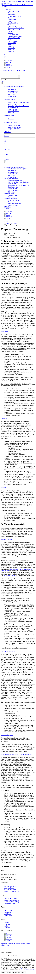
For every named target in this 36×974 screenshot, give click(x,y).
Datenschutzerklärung (27, 969)
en (5, 56)
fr (4, 57)
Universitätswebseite (9, 575)
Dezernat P (4, 6)
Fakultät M (11, 44)
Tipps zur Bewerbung (14, 127)
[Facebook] (8, 61)
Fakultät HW (12, 43)
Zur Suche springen (18, 1)
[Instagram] (8, 66)
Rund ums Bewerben (10, 122)
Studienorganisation (14, 29)
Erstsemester (11, 13)
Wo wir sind (11, 94)
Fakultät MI (11, 46)
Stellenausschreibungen (15, 36)
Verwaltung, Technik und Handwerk (18, 106)
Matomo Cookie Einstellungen (12, 956)
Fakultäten (9, 39)
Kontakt (6, 136)
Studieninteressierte (13, 11)
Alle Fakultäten (12, 41)
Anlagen (3, 487)
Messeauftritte (12, 96)
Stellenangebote (9, 115)
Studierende (11, 14)
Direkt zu (8, 24)
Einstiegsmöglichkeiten (11, 99)
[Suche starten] (19, 76)
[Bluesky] (7, 64)
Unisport (10, 33)
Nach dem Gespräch (7, 735)
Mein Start (7, 132)
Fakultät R (11, 51)
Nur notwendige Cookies (19, 972)
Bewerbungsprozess (14, 125)
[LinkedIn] (7, 67)
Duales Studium (12, 109)
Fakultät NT (11, 48)
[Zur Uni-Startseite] (17, 5)
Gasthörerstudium (13, 34)
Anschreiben (4, 331)
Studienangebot (12, 26)
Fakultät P (11, 49)
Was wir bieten (12, 93)
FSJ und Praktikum (13, 111)
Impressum (4, 943)
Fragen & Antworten (14, 128)
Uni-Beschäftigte (13, 23)
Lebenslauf (4, 418)
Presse (10, 18)
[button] (3, 79)
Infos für (7, 9)
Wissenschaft (12, 104)
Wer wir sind (12, 89)
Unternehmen (12, 19)
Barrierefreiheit (20, 943)
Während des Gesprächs (8, 651)
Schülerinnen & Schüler (15, 16)
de (5, 54)
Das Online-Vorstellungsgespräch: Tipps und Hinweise (17, 754)
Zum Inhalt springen (7, 1)
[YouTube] (7, 62)
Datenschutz (11, 943)
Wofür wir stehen (13, 91)
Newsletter (11, 119)
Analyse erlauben (6, 972)
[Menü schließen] (2, 83)
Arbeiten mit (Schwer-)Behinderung (18, 102)
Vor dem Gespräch (6, 539)
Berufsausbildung (13, 107)
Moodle (10, 31)
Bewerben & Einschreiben (16, 28)
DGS (8, 945)
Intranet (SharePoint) (14, 38)
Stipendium (11, 112)
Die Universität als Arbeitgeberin (14, 86)
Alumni (10, 21)
